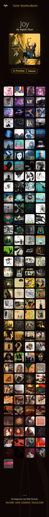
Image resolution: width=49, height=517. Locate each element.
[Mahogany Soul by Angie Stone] (19, 431)
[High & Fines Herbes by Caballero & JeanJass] (40, 144)
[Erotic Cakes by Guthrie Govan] (8, 272)
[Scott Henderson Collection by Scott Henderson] (8, 431)
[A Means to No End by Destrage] (19, 272)
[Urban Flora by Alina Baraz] (30, 240)
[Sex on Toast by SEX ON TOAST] (19, 112)
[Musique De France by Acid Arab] (30, 133)
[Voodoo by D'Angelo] (30, 442)
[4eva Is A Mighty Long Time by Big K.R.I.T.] (19, 346)
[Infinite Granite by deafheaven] (8, 133)
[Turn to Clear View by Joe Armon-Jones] (19, 208)
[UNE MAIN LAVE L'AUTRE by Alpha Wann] (8, 165)
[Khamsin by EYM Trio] (40, 421)
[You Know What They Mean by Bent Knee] (30, 91)
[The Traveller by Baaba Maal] (8, 155)
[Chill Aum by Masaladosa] (19, 421)
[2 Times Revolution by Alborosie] (8, 293)
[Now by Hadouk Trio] (8, 399)
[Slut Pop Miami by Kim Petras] (19, 410)
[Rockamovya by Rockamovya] (40, 240)
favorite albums (29, 5)
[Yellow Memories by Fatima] (8, 102)
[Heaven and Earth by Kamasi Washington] (40, 133)
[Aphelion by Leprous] (8, 144)
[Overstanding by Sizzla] (8, 336)
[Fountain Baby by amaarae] (8, 442)
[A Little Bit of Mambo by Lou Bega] (8, 368)
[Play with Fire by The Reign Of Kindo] (40, 187)
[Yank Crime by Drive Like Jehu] (8, 123)
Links (17, 502)
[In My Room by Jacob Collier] (30, 346)
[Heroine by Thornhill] (19, 176)
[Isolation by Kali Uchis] (30, 112)
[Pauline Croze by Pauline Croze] (30, 453)
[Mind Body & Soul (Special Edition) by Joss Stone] (40, 91)
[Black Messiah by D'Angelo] (19, 187)
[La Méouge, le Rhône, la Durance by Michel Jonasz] (30, 336)
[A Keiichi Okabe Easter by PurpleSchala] (30, 219)
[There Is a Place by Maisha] (30, 389)
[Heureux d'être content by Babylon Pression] (40, 357)
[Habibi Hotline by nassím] (8, 378)
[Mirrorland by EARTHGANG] (30, 325)
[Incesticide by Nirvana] (40, 261)
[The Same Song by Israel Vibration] (30, 272)
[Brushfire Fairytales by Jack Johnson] (30, 144)
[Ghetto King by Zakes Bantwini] (8, 346)
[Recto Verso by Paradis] (8, 197)
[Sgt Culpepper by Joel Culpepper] (30, 229)
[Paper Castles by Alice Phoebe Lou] (30, 123)
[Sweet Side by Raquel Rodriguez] (30, 368)
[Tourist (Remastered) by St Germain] (19, 240)
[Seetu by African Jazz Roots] (19, 282)
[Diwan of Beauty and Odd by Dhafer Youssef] (40, 399)
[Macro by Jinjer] (19, 197)
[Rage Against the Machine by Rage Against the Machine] (30, 187)
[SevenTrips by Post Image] (30, 155)
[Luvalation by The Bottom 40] (8, 389)
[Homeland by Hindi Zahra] (30, 399)
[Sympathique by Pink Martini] (19, 314)
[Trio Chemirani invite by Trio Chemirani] (30, 314)
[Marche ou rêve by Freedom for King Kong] (8, 250)
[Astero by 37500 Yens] (40, 208)
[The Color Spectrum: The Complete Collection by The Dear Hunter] (40, 368)
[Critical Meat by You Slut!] (19, 144)
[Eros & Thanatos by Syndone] (40, 123)
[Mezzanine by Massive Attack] (40, 219)
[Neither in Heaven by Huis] (30, 378)
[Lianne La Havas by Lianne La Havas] (40, 165)
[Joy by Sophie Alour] (8, 325)
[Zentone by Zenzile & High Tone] (8, 187)
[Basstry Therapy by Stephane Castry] (40, 304)
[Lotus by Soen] (40, 431)
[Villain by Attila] (8, 229)
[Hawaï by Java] (40, 378)
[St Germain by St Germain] (19, 293)
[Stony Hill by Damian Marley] (19, 325)
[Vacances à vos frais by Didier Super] (40, 197)
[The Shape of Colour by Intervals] (30, 293)
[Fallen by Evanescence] (19, 155)
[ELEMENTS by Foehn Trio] (19, 91)
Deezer (32, 70)
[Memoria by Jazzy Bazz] (40, 155)
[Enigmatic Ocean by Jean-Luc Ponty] (8, 357)
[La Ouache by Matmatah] (30, 410)
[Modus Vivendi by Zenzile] (19, 442)
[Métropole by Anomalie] (19, 219)
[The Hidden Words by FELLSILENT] (40, 325)
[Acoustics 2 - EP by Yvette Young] (19, 261)
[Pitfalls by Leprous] (8, 176)
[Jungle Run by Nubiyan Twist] (8, 219)
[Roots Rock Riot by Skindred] (19, 336)
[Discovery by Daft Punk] (30, 250)
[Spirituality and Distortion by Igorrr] (40, 272)
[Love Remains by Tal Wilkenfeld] (19, 368)
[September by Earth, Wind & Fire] (19, 399)
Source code (37, 502)
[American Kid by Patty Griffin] (40, 314)
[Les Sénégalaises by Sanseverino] (8, 304)
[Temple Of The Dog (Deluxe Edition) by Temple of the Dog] (30, 102)
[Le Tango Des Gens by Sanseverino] (8, 261)
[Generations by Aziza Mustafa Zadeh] (30, 261)
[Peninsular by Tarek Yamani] (19, 133)
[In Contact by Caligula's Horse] (19, 165)
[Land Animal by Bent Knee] (19, 389)
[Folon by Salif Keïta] (8, 421)
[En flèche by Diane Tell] (40, 453)
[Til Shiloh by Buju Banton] (19, 378)
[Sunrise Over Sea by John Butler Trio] (19, 304)
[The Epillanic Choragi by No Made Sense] (8, 453)
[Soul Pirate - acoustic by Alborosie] (40, 250)
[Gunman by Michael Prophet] (8, 314)
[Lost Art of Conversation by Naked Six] (30, 176)
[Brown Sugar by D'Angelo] (30, 431)
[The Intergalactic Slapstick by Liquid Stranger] (8, 282)
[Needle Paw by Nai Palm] (40, 176)
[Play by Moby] (30, 197)
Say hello (10, 502)
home (16, 5)
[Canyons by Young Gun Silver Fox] (40, 389)
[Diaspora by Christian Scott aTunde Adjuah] (19, 453)
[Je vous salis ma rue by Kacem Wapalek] (30, 165)
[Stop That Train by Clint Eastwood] (40, 102)
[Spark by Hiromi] (30, 421)
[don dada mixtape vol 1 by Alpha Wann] (40, 346)
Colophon (26, 502)
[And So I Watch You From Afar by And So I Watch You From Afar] (40, 293)
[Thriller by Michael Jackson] (19, 250)
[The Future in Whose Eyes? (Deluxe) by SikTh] (19, 229)
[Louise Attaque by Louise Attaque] (40, 282)
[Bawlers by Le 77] (40, 442)
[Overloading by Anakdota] (40, 112)
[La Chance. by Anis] (30, 357)
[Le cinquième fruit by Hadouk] (19, 123)
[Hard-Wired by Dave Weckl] (8, 91)
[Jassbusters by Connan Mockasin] (8, 410)
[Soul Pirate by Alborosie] (19, 357)
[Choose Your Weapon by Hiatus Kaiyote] (40, 229)
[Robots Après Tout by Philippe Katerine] (8, 112)
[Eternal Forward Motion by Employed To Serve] (30, 208)
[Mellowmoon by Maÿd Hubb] (8, 240)
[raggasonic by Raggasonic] (40, 336)
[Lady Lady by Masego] (40, 410)
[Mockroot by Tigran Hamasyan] (8, 208)
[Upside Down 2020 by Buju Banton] (30, 304)
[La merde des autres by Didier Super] (30, 282)
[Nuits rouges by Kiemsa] (8, 463)
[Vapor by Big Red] (19, 102)
